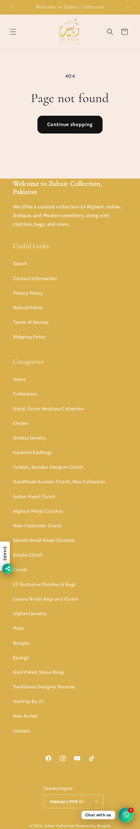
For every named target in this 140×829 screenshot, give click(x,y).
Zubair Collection (59, 825)
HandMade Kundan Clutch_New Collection (59, 482)
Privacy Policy (28, 293)
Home (19, 379)
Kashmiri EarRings (32, 452)
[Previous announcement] (12, 7)
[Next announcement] (128, 7)
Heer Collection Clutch (37, 526)
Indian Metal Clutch (34, 496)
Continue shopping (70, 124)
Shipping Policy (29, 337)
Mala (18, 628)
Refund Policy (28, 307)
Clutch (20, 570)
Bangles (21, 643)
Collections (25, 394)
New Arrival (25, 716)
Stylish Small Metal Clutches (44, 540)
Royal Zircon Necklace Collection (48, 409)
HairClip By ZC (29, 701)
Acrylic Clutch (28, 555)
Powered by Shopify (93, 825)
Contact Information (35, 278)
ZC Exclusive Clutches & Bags (44, 584)
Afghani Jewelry (30, 613)
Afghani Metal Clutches (38, 511)
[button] (13, 32)
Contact (21, 731)
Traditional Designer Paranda (44, 687)
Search (20, 263)
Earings (21, 657)
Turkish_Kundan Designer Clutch (48, 467)
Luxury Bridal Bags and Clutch (45, 599)
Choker (21, 423)
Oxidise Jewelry (29, 438)
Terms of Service (31, 322)
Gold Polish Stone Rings (38, 672)
